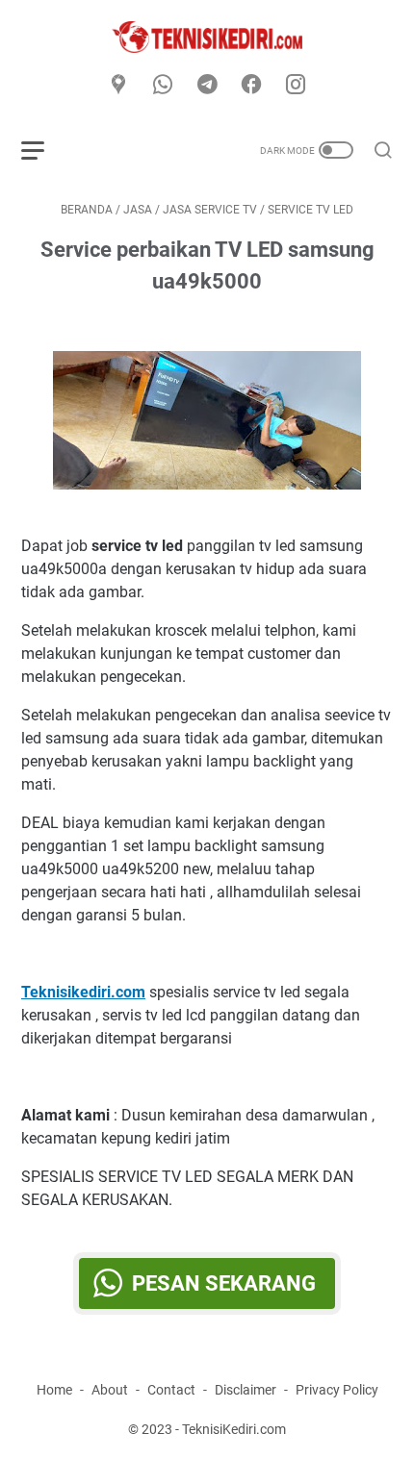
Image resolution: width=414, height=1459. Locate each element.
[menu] (44, 150)
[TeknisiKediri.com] (207, 37)
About (109, 1389)
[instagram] (295, 85)
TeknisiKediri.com (234, 1429)
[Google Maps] (118, 85)
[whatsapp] (162, 85)
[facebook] (251, 85)
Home (54, 1389)
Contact (171, 1389)
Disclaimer (245, 1389)
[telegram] (207, 85)
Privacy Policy (337, 1389)
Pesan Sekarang (224, 1283)
